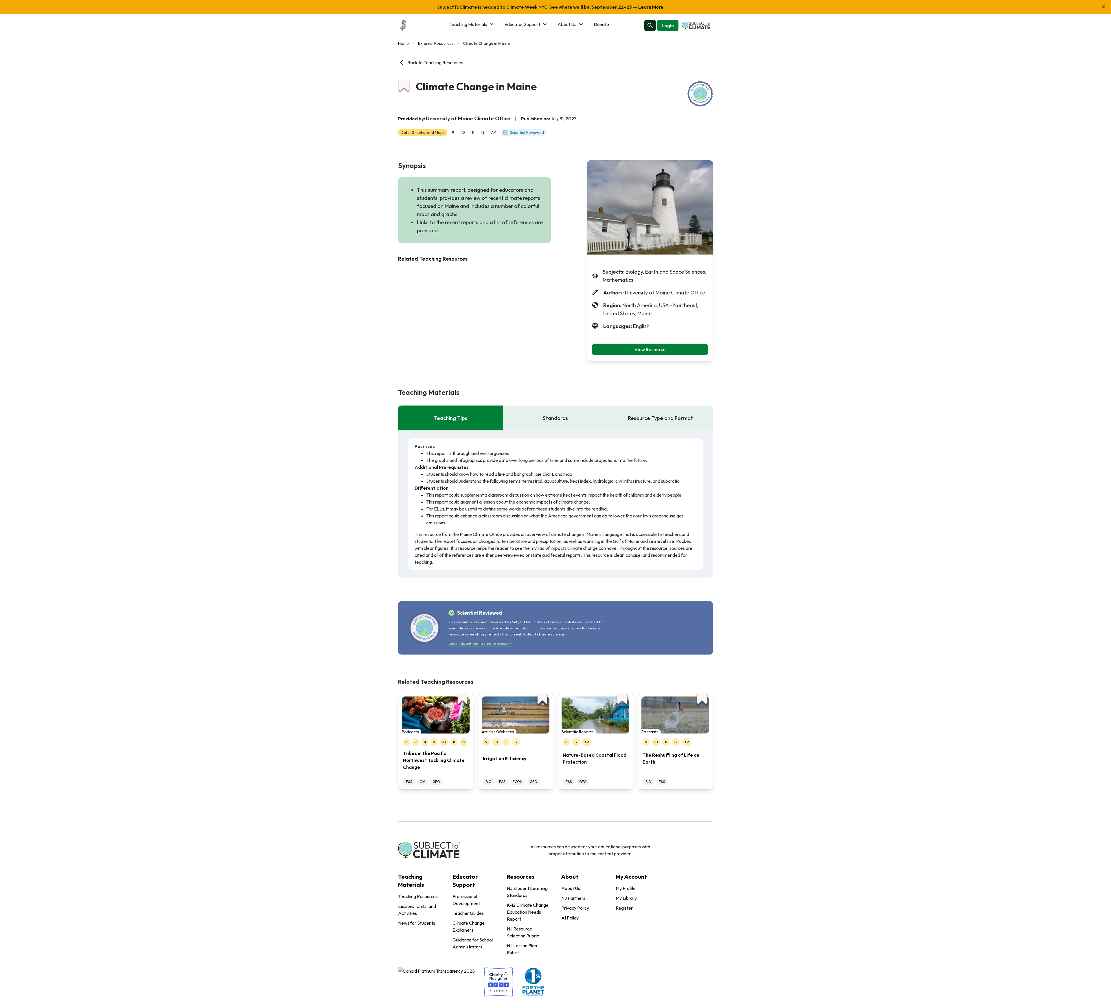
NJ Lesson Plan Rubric (522, 949)
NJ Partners (573, 898)
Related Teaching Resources (433, 258)
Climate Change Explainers (469, 926)
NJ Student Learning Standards (527, 891)
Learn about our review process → (480, 643)
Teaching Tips (450, 418)
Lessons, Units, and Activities (417, 909)
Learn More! (651, 7)
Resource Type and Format (660, 418)
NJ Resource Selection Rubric (523, 932)
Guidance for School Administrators (473, 943)
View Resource (649, 349)
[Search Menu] (650, 25)
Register (624, 908)
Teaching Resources (418, 896)
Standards (555, 418)
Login (668, 25)
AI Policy (570, 918)
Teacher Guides (468, 913)
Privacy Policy (575, 908)
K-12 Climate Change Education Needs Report (528, 912)
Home (403, 43)
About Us (570, 888)
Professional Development (466, 899)
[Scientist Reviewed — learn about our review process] (700, 93)
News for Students (416, 923)
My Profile (626, 888)
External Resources (436, 43)
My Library (626, 898)
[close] (1103, 7)
